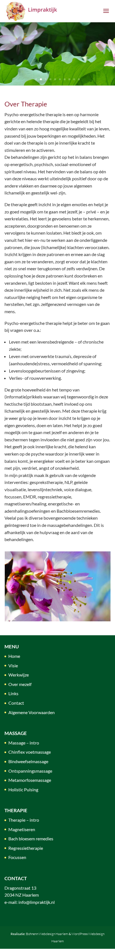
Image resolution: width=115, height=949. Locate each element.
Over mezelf (20, 684)
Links (13, 693)
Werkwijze (18, 674)
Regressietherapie (25, 848)
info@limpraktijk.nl (36, 902)
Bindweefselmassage (28, 761)
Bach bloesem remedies (30, 838)
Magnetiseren (21, 829)
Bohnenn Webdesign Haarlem (47, 934)
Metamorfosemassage (29, 780)
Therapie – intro (23, 820)
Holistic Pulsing (23, 789)
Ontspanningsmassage (30, 770)
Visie (13, 665)
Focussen (17, 857)
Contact (16, 702)
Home (14, 656)
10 (79, 79)
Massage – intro (23, 742)
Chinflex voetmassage (29, 752)
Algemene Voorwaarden (31, 712)
